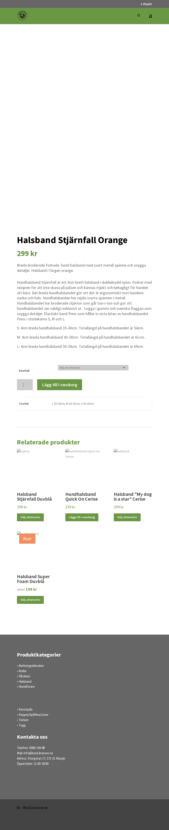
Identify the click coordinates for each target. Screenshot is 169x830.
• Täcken (23, 720)
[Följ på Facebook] (133, 822)
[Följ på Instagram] (146, 822)
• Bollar (22, 671)
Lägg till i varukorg (59, 384)
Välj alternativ (30, 517)
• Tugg (21, 725)
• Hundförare (26, 686)
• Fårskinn (23, 676)
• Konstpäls (25, 709)
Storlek (24, 371)
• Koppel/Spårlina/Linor (32, 715)
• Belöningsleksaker (30, 666)
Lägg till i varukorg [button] (82, 517)
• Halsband (24, 681)
